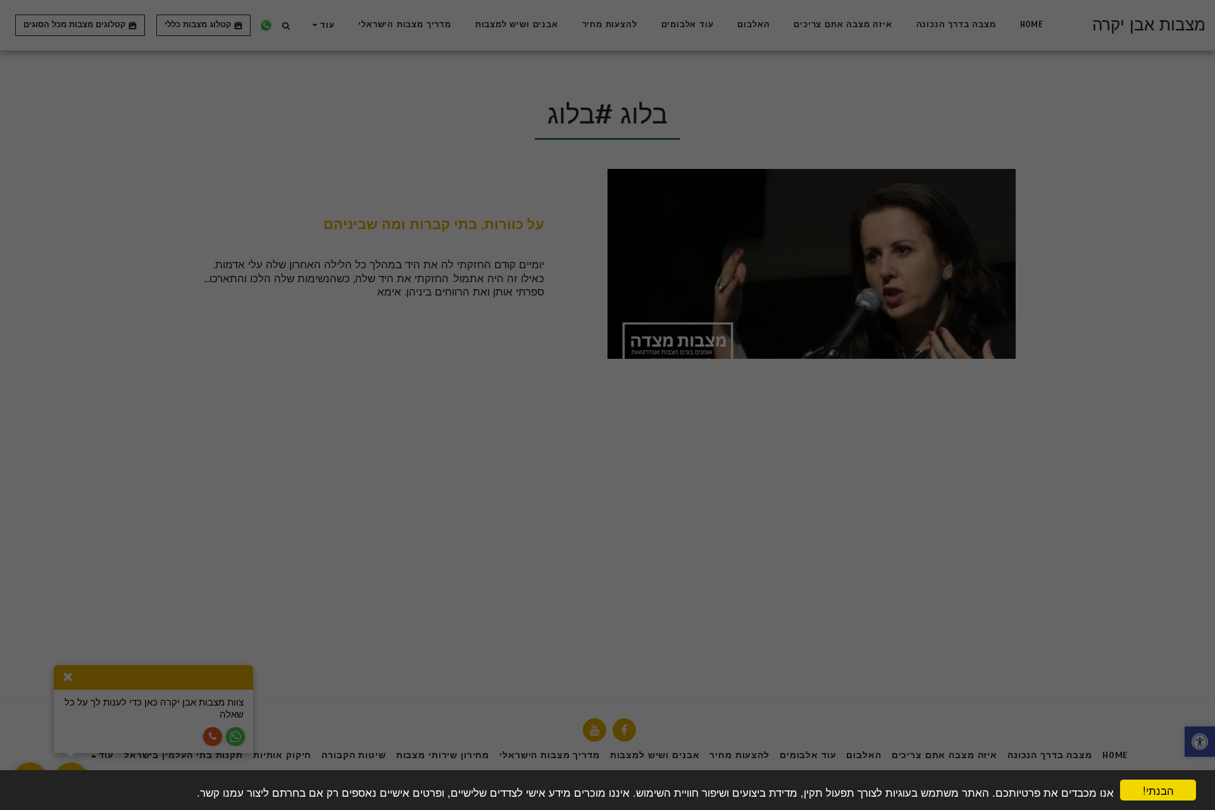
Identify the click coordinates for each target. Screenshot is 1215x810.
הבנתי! (1158, 790)
